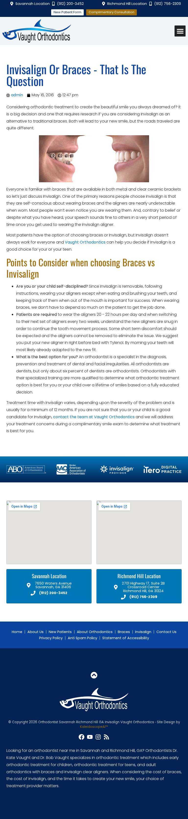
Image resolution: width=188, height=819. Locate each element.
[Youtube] (90, 737)
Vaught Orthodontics (85, 242)
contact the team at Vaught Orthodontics (94, 417)
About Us (35, 631)
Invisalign (143, 631)
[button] (180, 31)
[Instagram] (98, 737)
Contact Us (166, 631)
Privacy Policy (51, 638)
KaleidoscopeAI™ (94, 727)
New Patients (60, 631)
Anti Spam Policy (82, 638)
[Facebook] (81, 737)
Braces (124, 631)
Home (17, 631)
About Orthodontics (95, 631)
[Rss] (106, 737)
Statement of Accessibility (125, 638)
